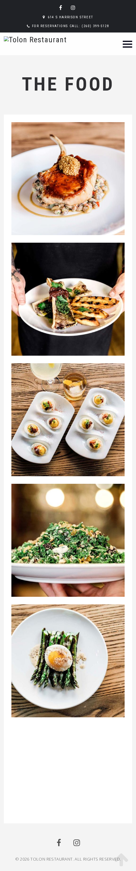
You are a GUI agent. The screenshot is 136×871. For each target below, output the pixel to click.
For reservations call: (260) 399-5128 (70, 26)
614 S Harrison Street (70, 17)
